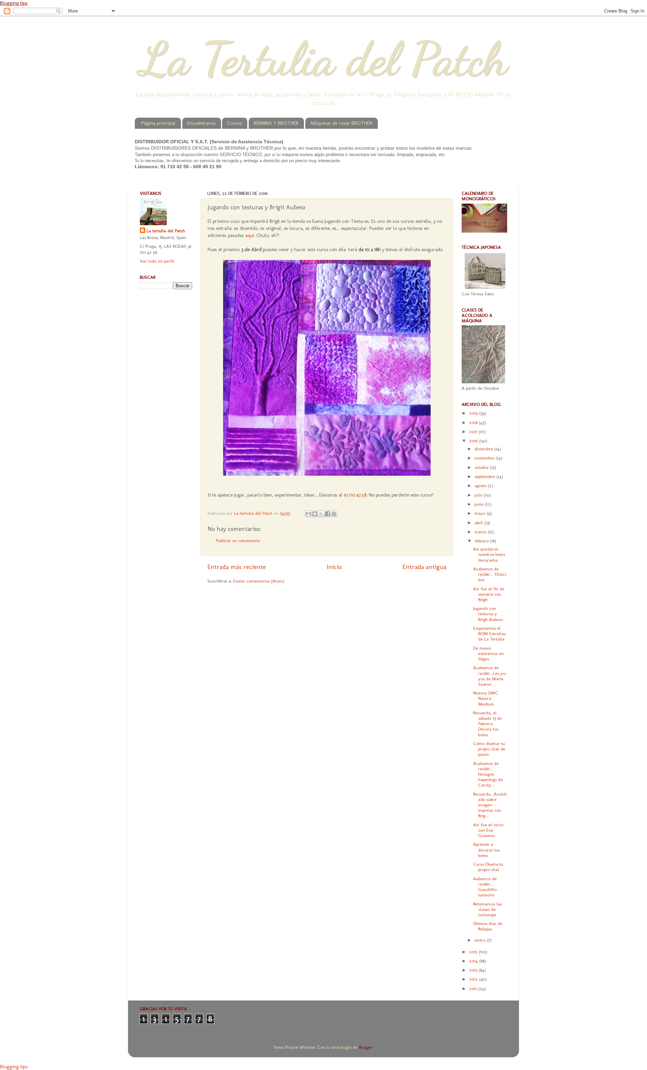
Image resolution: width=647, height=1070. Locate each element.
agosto (481, 485)
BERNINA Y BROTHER (276, 123)
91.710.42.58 (355, 495)
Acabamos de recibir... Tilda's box (489, 574)
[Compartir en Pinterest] (334, 513)
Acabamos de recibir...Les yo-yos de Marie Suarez (490, 676)
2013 (474, 970)
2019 (474, 413)
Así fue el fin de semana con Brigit (488, 594)
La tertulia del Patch (166, 230)
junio (479, 504)
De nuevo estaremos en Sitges (488, 653)
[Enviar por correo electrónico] (308, 513)
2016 (474, 440)
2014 (474, 960)
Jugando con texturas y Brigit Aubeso (488, 613)
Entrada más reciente (236, 567)
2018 (474, 422)
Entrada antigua (424, 567)
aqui (249, 235)
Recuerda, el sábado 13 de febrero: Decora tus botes (487, 723)
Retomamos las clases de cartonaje (487, 909)
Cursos (234, 123)
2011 (473, 988)
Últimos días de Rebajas (487, 926)
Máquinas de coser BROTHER (341, 123)
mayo (480, 513)
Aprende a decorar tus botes (486, 849)
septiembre (485, 476)
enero (480, 940)
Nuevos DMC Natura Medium (485, 698)
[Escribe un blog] (314, 513)
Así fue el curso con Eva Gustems (488, 830)
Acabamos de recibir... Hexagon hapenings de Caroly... (488, 774)
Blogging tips (14, 3)
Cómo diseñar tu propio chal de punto (489, 749)
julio (479, 495)
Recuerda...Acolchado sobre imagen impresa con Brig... (490, 805)
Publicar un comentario (238, 540)
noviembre (485, 457)
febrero (482, 540)
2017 (474, 431)
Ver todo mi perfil (157, 261)
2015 (474, 951)
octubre (482, 467)
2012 (474, 979)
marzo (481, 531)
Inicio (334, 567)
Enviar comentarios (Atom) (258, 581)
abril (479, 522)
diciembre (484, 448)
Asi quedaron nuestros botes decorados (489, 554)
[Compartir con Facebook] (327, 513)
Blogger (366, 1047)
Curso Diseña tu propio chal (488, 866)
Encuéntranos (201, 123)
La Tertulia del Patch (323, 58)
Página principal (158, 123)
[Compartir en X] (321, 513)
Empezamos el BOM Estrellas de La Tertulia (489, 633)
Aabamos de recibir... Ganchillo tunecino (485, 887)
